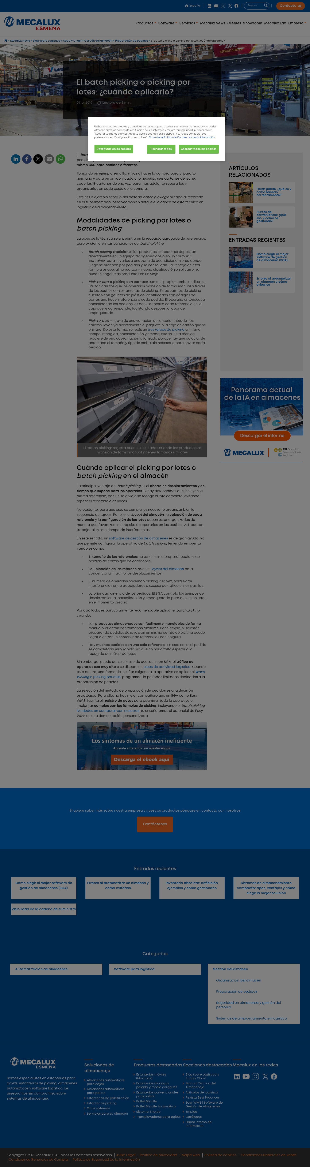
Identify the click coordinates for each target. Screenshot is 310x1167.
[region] (156, 139)
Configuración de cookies (114, 149)
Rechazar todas (161, 149)
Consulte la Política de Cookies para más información (182, 137)
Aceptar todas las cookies (198, 149)
